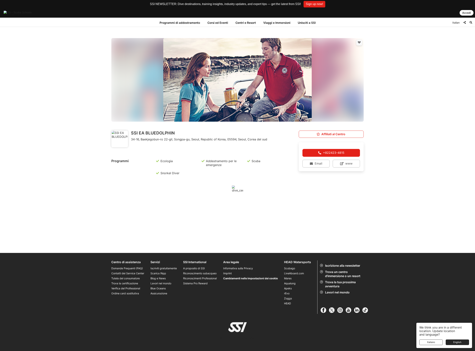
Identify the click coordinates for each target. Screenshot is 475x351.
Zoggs (288, 298)
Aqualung (290, 283)
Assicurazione (158, 293)
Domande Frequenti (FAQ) (127, 268)
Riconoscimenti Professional (200, 278)
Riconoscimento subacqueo (200, 273)
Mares (287, 278)
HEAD (287, 303)
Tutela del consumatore (125, 278)
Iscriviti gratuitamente (163, 268)
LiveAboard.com (294, 273)
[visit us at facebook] (325, 310)
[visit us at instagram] (341, 310)
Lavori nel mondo (337, 292)
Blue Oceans (158, 288)
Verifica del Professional (125, 288)
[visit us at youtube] (350, 310)
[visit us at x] (333, 310)
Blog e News (158, 278)
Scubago (289, 268)
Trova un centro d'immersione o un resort (342, 274)
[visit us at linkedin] (358, 310)
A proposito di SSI (194, 268)
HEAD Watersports (297, 262)
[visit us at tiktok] (366, 310)
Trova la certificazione (124, 283)
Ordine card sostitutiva (125, 293)
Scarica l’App (158, 273)
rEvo (286, 293)
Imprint (227, 273)
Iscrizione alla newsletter (342, 265)
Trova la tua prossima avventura (340, 284)
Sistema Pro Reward (195, 283)
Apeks (288, 288)
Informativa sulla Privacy (238, 268)
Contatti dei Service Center (127, 273)
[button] (314, 4)
